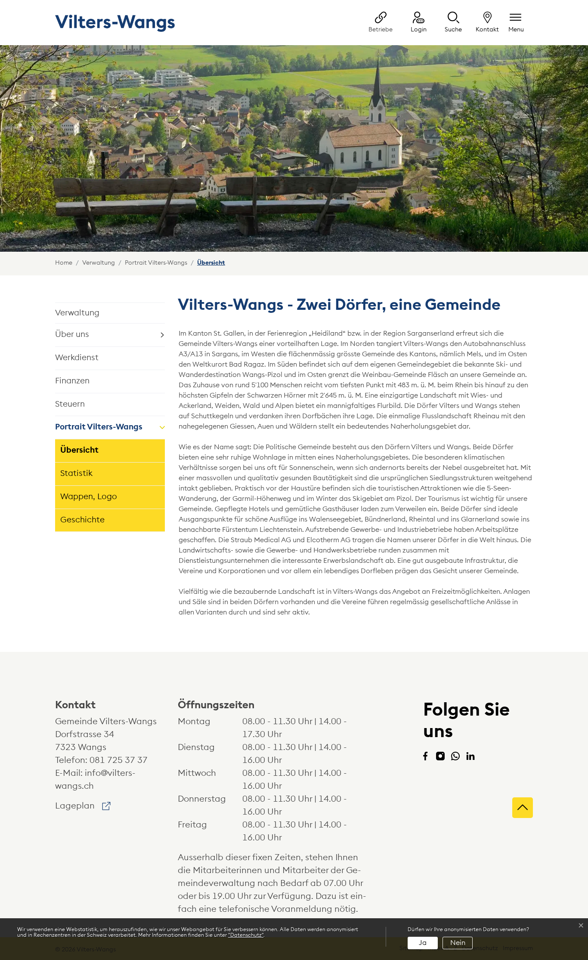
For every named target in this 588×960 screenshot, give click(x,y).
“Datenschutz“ (245, 935)
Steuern (70, 404)
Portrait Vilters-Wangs (98, 427)
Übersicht (85, 454)
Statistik (76, 473)
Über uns (72, 334)
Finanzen (72, 381)
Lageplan (83, 806)
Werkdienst (77, 358)
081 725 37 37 (119, 760)
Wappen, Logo (88, 497)
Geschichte (82, 520)
